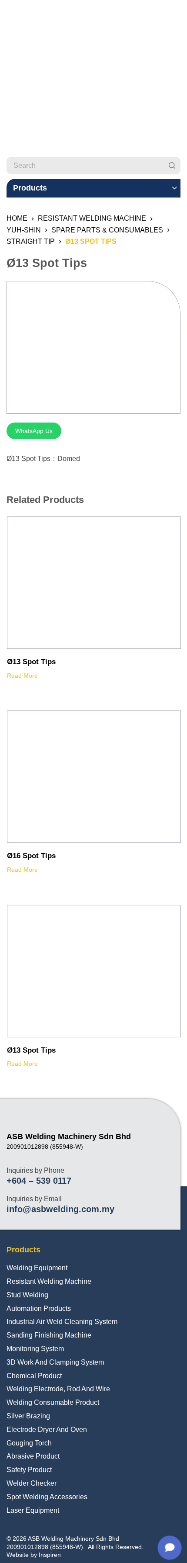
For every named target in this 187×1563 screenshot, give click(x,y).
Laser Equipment (33, 1510)
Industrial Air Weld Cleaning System (62, 1321)
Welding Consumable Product (53, 1402)
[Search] (171, 165)
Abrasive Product (33, 1456)
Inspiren (50, 1554)
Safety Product (29, 1469)
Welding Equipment (37, 1268)
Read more (22, 675)
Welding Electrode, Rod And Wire (58, 1389)
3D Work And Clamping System (55, 1362)
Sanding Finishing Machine (49, 1335)
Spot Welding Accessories (47, 1497)
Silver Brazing (28, 1416)
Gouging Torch (29, 1443)
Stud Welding (27, 1295)
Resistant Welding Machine (49, 1281)
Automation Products (39, 1308)
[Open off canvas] (176, 15)
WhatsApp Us (34, 430)
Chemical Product (34, 1375)
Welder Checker (32, 1483)
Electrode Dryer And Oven (47, 1429)
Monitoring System (35, 1348)
